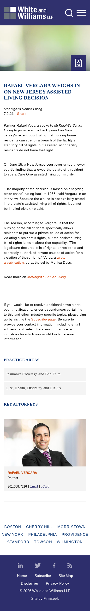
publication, (15, 262)
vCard (45, 486)
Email (34, 486)
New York (13, 534)
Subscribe (43, 576)
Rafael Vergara (22, 473)
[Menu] (81, 13)
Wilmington (70, 542)
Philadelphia (42, 534)
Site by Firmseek (45, 598)
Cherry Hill (39, 527)
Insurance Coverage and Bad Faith (33, 374)
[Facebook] (54, 565)
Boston (12, 527)
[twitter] (38, 565)
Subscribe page (43, 319)
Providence (75, 534)
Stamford (18, 542)
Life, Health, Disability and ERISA (34, 388)
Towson (43, 542)
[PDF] (78, 63)
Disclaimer (29, 583)
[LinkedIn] (20, 565)
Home (22, 576)
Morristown (71, 527)
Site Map (66, 576)
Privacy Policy (57, 583)
